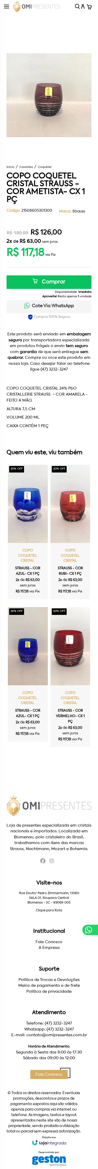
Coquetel (44, 167)
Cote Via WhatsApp (53, 306)
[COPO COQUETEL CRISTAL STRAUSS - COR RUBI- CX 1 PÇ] (70, 532)
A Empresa (49, 948)
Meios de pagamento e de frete (49, 986)
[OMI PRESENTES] (36, 6)
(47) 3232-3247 (54, 369)
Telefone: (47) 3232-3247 (49, 1023)
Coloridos (26, 167)
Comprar (53, 282)
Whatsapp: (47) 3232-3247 (49, 1029)
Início (10, 167)
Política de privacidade (49, 992)
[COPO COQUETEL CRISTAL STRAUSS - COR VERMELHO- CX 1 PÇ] (70, 677)
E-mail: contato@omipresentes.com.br (49, 1035)
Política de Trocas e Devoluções (49, 980)
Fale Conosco (49, 942)
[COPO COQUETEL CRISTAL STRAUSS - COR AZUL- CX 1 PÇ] (28, 532)
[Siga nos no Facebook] (42, 862)
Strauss (78, 211)
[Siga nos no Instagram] (51, 862)
